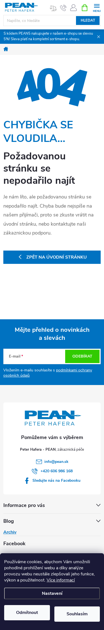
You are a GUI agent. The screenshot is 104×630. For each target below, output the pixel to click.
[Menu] (96, 7)
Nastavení (52, 593)
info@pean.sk (56, 461)
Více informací (61, 580)
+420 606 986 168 (56, 471)
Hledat (88, 20)
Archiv (9, 532)
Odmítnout (27, 612)
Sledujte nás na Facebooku (56, 480)
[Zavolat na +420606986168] (63, 7)
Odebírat (82, 356)
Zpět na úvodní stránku (56, 257)
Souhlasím (77, 614)
